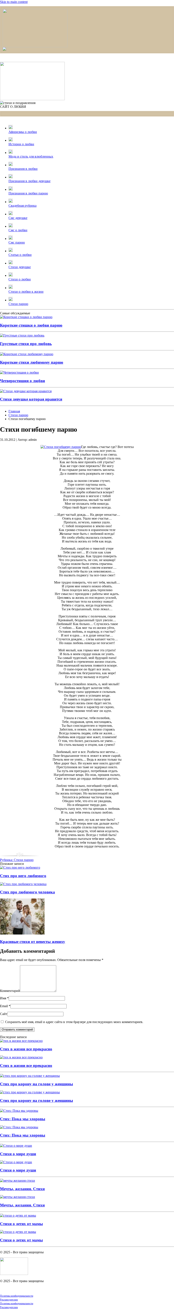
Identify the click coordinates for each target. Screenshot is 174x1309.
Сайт (3, 1014)
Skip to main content (14, 2)
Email (5, 1006)
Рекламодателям (9, 1299)
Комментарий (10, 991)
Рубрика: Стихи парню (17, 860)
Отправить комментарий (17, 1029)
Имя (4, 998)
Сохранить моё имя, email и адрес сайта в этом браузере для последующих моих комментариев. (73, 1022)
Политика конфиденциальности (16, 1295)
